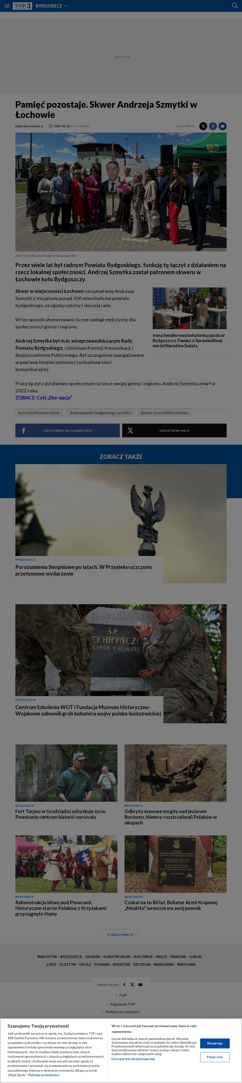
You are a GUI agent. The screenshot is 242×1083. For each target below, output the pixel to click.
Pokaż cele (215, 1057)
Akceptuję (214, 1043)
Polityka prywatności (43, 1075)
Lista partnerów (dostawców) (133, 1059)
